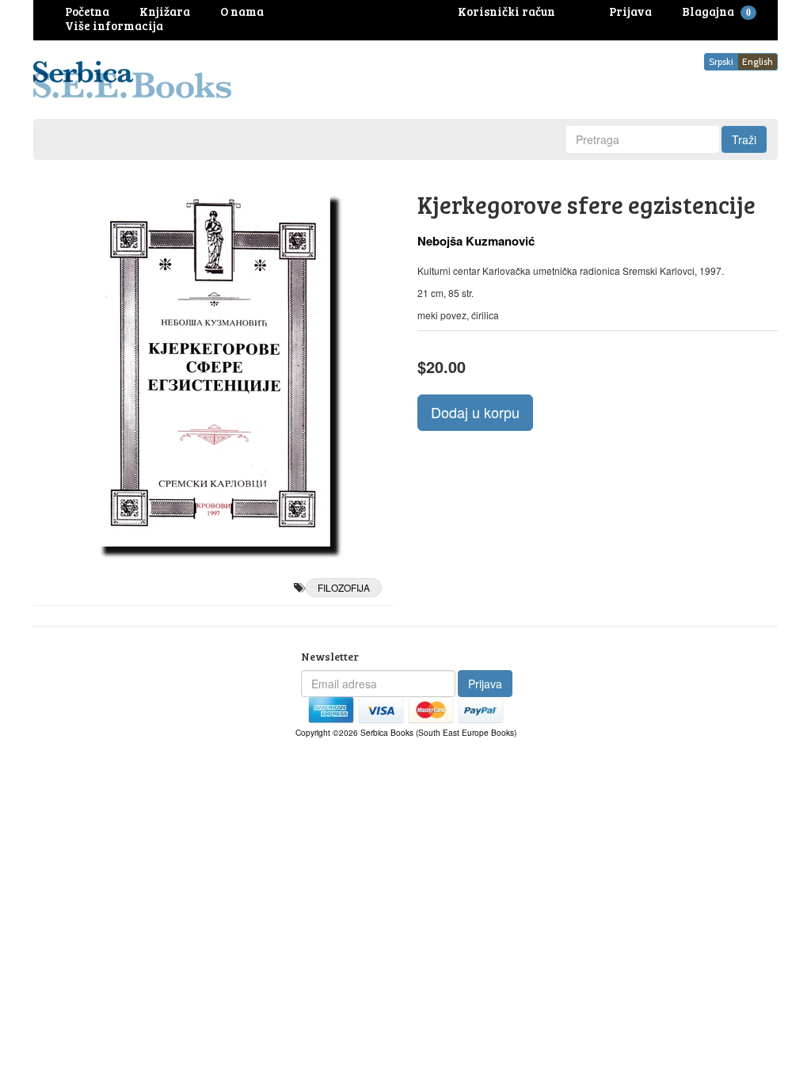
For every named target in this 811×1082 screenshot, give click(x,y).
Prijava (485, 683)
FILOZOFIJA (344, 587)
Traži (744, 139)
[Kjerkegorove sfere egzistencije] (213, 369)
